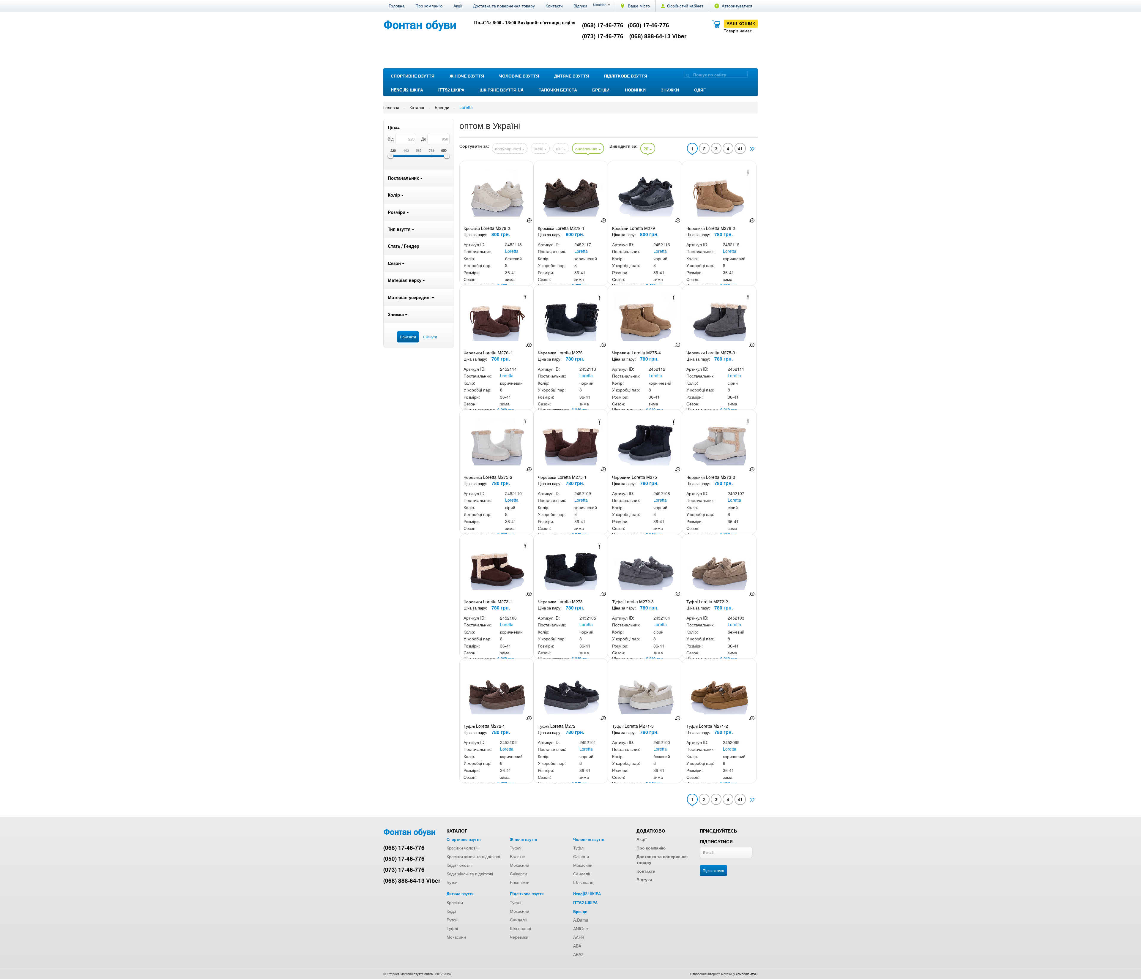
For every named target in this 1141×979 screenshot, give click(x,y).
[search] (688, 75)
